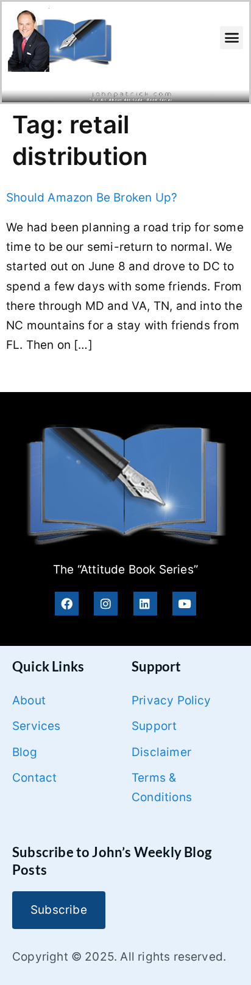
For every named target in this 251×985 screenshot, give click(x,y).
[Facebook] (67, 603)
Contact (34, 778)
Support (154, 726)
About (29, 700)
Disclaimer (161, 752)
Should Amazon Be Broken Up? (91, 198)
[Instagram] (106, 603)
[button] (231, 37)
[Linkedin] (145, 603)
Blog (24, 752)
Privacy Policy (171, 700)
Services (36, 726)
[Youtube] (184, 603)
